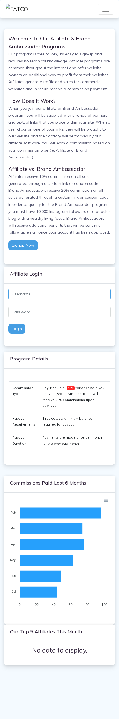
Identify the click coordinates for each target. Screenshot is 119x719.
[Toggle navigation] (105, 9)
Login (17, 328)
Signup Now (23, 245)
